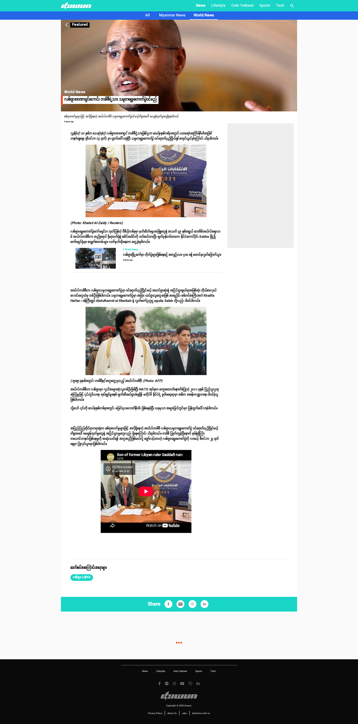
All (147, 15)
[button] (81, 577)
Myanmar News (172, 15)
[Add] (168, 604)
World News (204, 15)
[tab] (147, 15)
